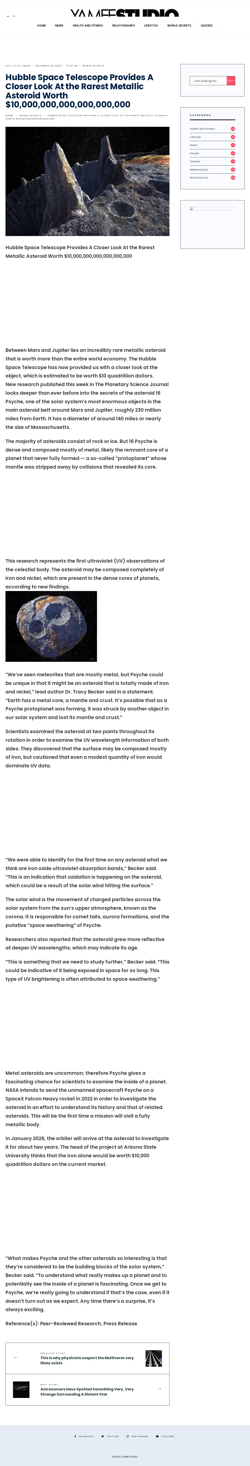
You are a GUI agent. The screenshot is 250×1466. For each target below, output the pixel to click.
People (194, 153)
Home (41, 25)
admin (26, 65)
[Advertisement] (87, 303)
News (59, 25)
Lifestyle (151, 25)
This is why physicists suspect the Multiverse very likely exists (87, 1359)
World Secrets (179, 25)
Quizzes (207, 25)
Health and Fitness (88, 25)
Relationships (123, 25)
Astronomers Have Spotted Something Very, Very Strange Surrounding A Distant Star (87, 1390)
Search (231, 80)
